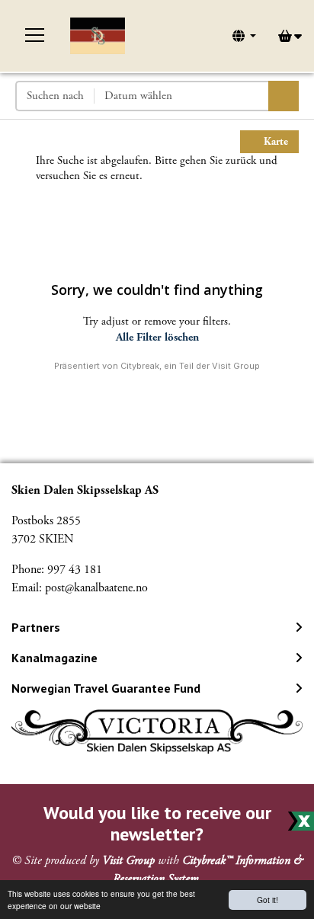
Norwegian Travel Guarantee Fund (105, 688)
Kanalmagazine (54, 657)
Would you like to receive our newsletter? (157, 824)
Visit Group (128, 861)
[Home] (97, 36)
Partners (35, 627)
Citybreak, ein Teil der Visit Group (190, 365)
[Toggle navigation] (35, 35)
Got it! (267, 899)
